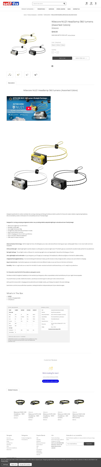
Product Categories (27, 9)
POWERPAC (39, 453)
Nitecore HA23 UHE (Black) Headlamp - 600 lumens (79, 415)
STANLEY (38, 441)
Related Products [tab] (13, 390)
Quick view (20, 400)
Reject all (13, 464)
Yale (37, 446)
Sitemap (9, 444)
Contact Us (76, 9)
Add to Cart (20, 403)
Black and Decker (40, 443)
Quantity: (54, 49)
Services (51, 9)
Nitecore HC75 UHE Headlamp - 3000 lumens (49, 415)
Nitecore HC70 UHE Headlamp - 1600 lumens (34, 415)
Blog (69, 9)
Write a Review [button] (71, 35)
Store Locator (61, 9)
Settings (5, 464)
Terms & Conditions (12, 448)
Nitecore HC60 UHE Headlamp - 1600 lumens (20, 413)
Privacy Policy (4, 461)
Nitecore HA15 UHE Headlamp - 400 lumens (64, 415)
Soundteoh (39, 449)
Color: (56, 42)
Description (11, 83)
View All (38, 454)
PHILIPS (38, 439)
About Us (9, 449)
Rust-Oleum (39, 444)
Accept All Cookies (25, 464)
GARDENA (38, 451)
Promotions (41, 9)
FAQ (8, 446)
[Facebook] (52, 66)
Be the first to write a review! (50, 381)
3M (37, 438)
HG (37, 448)
